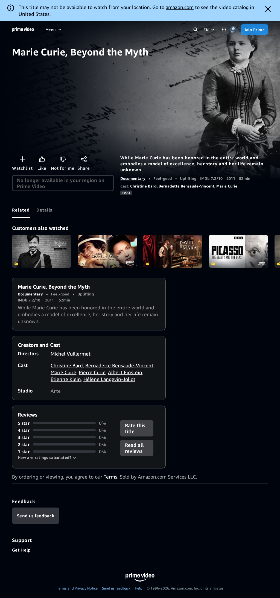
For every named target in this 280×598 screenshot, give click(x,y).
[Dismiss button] (268, 9)
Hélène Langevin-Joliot (109, 379)
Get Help (21, 550)
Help (138, 588)
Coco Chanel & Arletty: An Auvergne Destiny (107, 251)
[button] (47, 457)
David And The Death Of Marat (172, 251)
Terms (110, 477)
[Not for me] (63, 159)
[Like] (42, 159)
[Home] (23, 29)
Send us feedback (116, 588)
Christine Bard (143, 186)
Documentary (132, 178)
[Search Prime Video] (195, 29)
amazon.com (180, 7)
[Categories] (224, 29)
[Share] (84, 159)
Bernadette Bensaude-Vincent (186, 186)
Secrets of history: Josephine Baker (41, 251)
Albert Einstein (125, 372)
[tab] (21, 210)
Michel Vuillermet (71, 354)
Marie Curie (226, 186)
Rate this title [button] (135, 428)
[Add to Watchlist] (22, 159)
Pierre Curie (92, 372)
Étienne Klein (66, 379)
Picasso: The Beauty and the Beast (238, 251)
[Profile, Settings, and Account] (233, 29)
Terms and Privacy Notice (77, 588)
